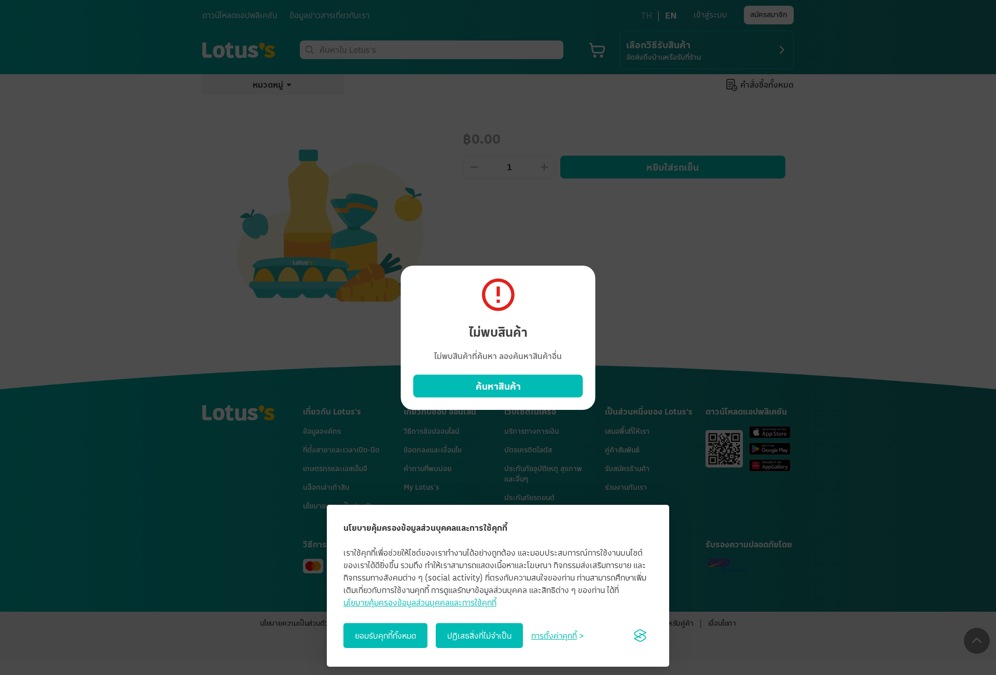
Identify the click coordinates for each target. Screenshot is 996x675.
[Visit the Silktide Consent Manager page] (640, 635)
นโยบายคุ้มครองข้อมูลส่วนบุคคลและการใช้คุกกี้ (419, 602)
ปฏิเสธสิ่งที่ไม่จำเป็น (479, 635)
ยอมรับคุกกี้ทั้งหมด (385, 635)
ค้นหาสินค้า (498, 386)
